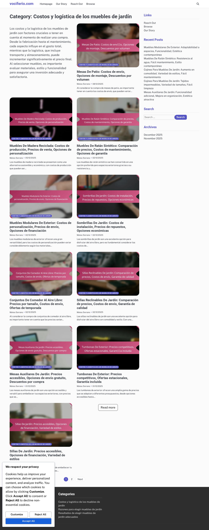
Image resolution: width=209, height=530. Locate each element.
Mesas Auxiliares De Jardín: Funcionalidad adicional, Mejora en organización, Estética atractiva (168, 96)
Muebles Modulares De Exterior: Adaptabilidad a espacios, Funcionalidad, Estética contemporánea (171, 51)
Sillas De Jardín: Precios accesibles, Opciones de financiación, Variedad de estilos (37, 455)
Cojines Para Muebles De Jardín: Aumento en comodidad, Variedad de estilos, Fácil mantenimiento (169, 73)
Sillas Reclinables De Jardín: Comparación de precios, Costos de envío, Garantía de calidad (107, 304)
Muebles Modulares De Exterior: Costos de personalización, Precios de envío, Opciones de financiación (40, 227)
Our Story (61, 3)
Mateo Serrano (83, 84)
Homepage (46, 3)
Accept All (28, 521)
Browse (90, 3)
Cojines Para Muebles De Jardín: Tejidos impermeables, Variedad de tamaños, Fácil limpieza (168, 84)
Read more (108, 407)
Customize (17, 514)
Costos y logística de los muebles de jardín (98, 65)
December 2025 (153, 134)
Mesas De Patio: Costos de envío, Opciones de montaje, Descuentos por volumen (104, 75)
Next (80, 479)
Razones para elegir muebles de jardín (80, 509)
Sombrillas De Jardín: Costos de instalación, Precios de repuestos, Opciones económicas (101, 227)
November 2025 (153, 138)
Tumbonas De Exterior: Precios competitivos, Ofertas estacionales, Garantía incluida (102, 378)
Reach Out (77, 3)
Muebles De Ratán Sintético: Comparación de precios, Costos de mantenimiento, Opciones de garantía (107, 149)
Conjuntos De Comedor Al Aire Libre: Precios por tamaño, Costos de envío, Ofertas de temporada (37, 304)
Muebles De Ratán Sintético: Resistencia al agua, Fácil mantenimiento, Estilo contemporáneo (168, 62)
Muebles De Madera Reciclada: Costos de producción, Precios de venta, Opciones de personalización (40, 149)
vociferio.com (22, 3)
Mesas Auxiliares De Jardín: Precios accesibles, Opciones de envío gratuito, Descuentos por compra (38, 378)
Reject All (40, 514)
